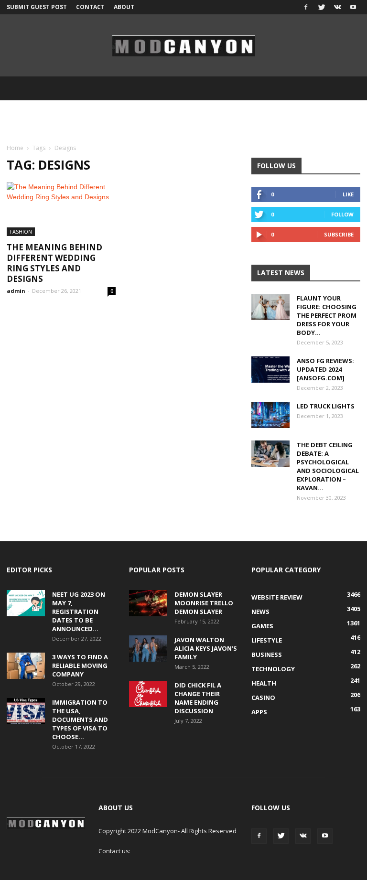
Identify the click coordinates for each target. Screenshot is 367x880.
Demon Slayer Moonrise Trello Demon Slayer (203, 603)
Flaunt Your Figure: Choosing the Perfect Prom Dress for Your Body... (326, 315)
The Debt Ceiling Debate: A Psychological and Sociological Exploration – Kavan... (328, 466)
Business (266, 654)
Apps (259, 712)
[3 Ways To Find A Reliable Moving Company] (26, 666)
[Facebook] (306, 7)
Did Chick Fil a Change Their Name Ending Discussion (197, 698)
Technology (273, 669)
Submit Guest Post (37, 7)
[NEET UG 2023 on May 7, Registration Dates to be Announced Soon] (26, 603)
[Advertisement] (183, 121)
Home (15, 148)
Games (262, 626)
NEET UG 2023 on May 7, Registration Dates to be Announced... (78, 611)
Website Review (276, 597)
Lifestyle (266, 640)
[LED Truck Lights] (270, 415)
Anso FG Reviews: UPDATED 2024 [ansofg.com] (325, 369)
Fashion (21, 231)
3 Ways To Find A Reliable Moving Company (80, 665)
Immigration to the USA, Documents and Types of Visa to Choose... (80, 719)
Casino (263, 697)
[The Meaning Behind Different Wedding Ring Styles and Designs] (61, 209)
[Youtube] (353, 7)
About (124, 7)
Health (263, 683)
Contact (90, 7)
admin (16, 290)
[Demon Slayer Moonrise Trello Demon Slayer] (148, 603)
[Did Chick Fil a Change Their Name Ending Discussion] (148, 694)
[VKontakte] (337, 7)
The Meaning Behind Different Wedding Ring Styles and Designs (54, 263)
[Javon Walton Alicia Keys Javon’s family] (148, 648)
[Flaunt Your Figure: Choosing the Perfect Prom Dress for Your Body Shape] (270, 307)
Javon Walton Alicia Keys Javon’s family (205, 648)
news (260, 611)
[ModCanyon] (183, 45)
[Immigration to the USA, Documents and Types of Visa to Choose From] (26, 711)
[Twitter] (321, 7)
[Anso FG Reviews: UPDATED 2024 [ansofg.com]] (270, 369)
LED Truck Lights (326, 406)
